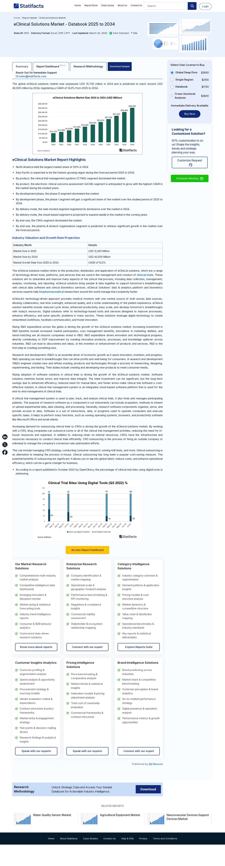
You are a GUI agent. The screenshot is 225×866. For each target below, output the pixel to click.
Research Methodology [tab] (88, 66)
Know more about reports (36, 647)
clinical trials (145, 275)
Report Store (91, 5)
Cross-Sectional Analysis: (185, 95)
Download (148, 789)
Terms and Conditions (165, 838)
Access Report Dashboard (87, 550)
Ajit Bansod (156, 763)
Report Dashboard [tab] (51, 66)
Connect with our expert (87, 647)
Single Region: (184, 79)
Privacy (143, 838)
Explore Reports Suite (138, 647)
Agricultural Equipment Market (120, 815)
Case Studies (90, 838)
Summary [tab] (22, 66)
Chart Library (107, 5)
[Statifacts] (29, 6)
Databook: (181, 86)
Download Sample (120, 66)
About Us (122, 5)
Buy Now (189, 113)
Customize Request (189, 160)
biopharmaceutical (51, 291)
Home (78, 5)
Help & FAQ (127, 838)
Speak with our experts (36, 751)
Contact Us (136, 5)
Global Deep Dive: (186, 72)
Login (205, 6)
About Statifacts (69, 838)
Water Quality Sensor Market (52, 815)
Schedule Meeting (187, 178)
